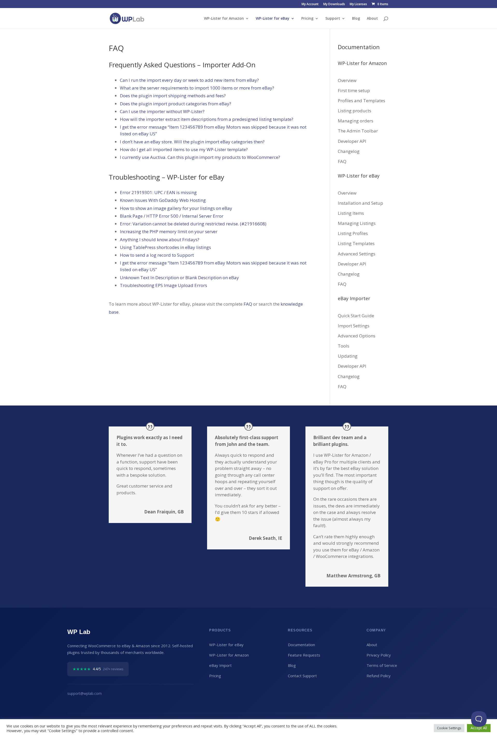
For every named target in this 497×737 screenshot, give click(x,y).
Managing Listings (357, 223)
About (372, 19)
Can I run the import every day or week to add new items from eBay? (189, 80)
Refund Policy (379, 675)
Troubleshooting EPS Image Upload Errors (163, 285)
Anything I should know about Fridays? (159, 239)
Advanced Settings (356, 254)
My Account (310, 4)
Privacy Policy (379, 655)
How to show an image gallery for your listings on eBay (176, 208)
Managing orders (355, 121)
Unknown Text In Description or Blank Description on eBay (179, 278)
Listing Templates (356, 243)
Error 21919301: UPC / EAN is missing (158, 192)
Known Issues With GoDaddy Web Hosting (163, 200)
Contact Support (302, 675)
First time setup (354, 90)
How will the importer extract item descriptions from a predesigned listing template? (206, 119)
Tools (343, 346)
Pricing (307, 19)
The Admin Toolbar (358, 131)
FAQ (248, 304)
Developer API (352, 141)
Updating (347, 356)
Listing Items (351, 213)
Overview (347, 80)
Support (332, 19)
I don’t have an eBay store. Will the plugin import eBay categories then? (192, 142)
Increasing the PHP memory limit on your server (168, 231)
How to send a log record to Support (157, 255)
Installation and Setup (360, 203)
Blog (356, 19)
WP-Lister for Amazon (224, 19)
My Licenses (358, 4)
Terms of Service (382, 665)
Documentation (301, 644)
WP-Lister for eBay (272, 19)
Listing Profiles (353, 233)
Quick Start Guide (356, 316)
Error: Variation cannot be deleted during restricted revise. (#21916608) (193, 224)
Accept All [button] (479, 727)
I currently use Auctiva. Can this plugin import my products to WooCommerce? (200, 157)
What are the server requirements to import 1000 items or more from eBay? (197, 88)
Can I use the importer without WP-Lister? (162, 111)
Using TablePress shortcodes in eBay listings (165, 247)
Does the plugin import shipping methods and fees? (173, 96)
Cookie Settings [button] (449, 728)
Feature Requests (304, 655)
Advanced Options (356, 336)
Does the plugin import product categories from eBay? (175, 104)
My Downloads (334, 4)
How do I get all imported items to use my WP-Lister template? (184, 149)
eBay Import (220, 665)
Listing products (354, 111)
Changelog (349, 151)
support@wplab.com (84, 693)
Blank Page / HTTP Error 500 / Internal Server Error (171, 216)
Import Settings (353, 326)
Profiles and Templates (361, 101)
